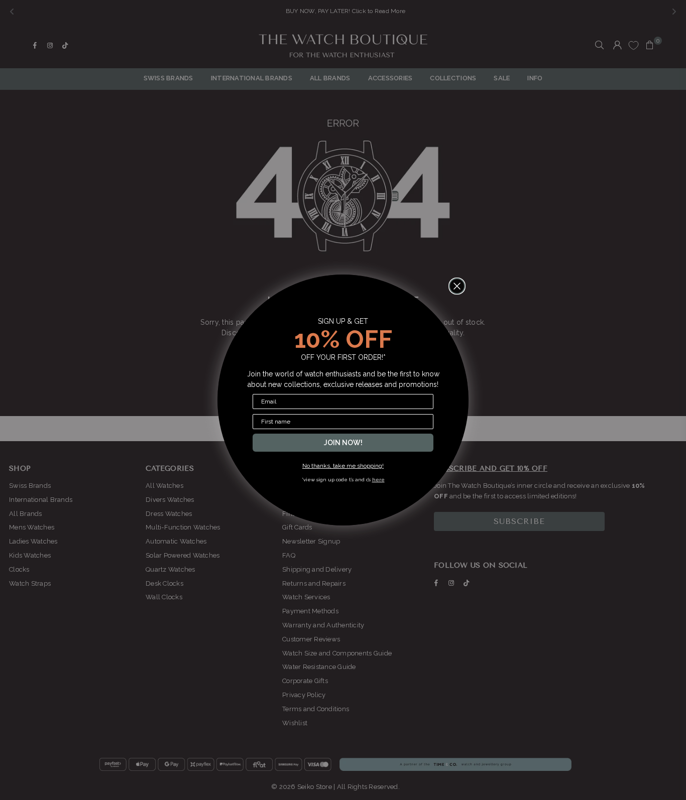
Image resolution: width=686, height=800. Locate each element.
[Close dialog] (457, 286)
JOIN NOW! (343, 443)
